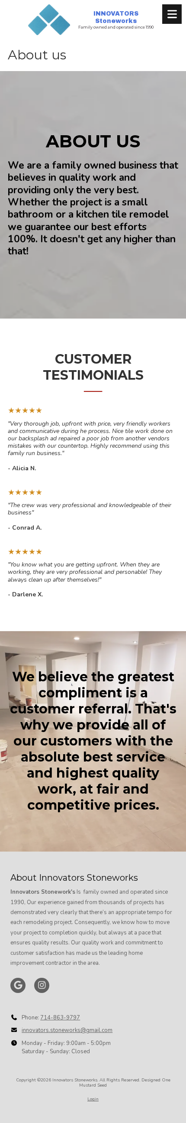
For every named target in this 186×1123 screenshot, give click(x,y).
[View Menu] (172, 14)
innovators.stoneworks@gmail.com (67, 1030)
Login (93, 1099)
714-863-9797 (60, 1018)
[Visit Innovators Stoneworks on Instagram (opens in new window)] (41, 985)
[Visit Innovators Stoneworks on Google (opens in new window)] (18, 985)
